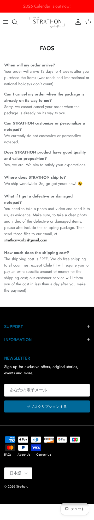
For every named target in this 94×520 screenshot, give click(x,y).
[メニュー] (5, 22)
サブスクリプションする (47, 406)
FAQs (7, 454)
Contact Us (43, 454)
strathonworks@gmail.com (25, 240)
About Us (23, 454)
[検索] (17, 22)
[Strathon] (47, 22)
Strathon (21, 486)
